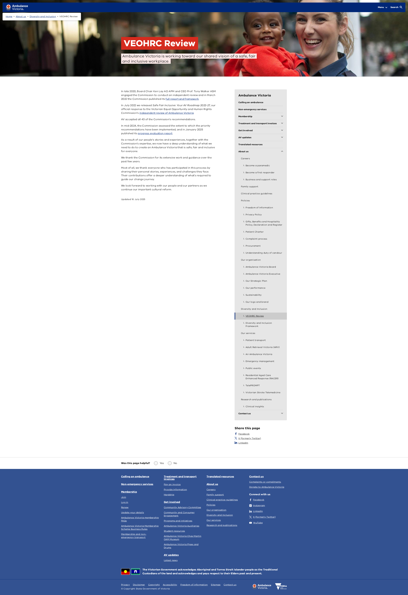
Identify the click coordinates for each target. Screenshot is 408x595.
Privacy (125, 584)
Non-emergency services (137, 484)
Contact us (256, 476)
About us (21, 16)
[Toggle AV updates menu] (283, 137)
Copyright (154, 584)
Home (9, 16)
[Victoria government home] (281, 586)
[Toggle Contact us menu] (283, 413)
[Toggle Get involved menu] (283, 130)
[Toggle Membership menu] (283, 116)
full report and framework (182, 99)
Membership (129, 492)
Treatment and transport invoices (180, 477)
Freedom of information (194, 584)
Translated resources (220, 476)
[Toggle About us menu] (283, 151)
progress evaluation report (155, 133)
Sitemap (215, 584)
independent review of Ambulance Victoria (166, 113)
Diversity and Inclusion (43, 16)
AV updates (171, 555)
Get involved (172, 502)
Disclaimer (139, 584)
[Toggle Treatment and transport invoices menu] (283, 123)
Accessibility (170, 584)
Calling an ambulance (135, 476)
